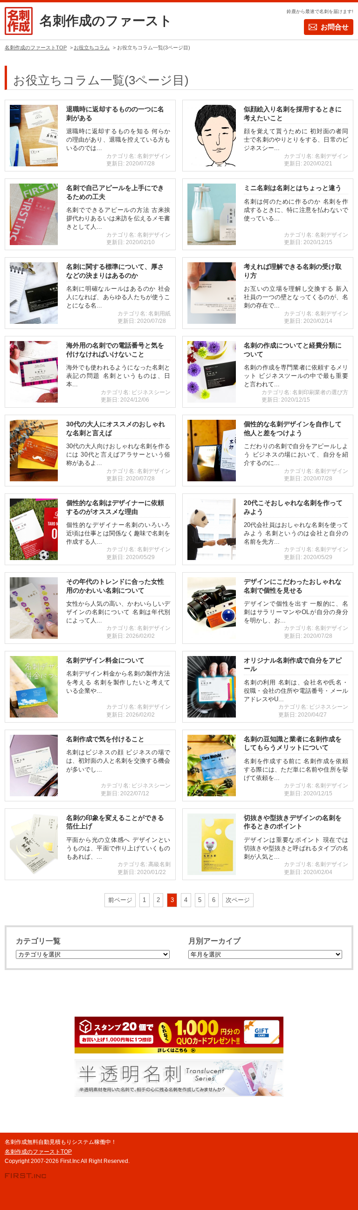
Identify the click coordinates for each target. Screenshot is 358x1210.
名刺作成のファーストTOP (38, 1151)
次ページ (238, 899)
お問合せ (335, 27)
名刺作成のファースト (106, 21)
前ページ (120, 899)
